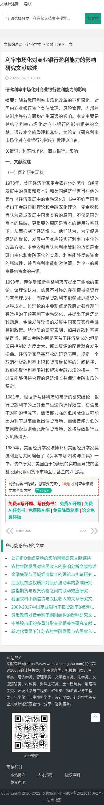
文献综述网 (13, 44)
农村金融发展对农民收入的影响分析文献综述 (54, 566)
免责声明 (17, 782)
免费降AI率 (39, 510)
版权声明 (72, 775)
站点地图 (54, 800)
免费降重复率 (66, 510)
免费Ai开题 (70, 503)
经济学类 (34, 44)
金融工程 (53, 44)
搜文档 (93, 18)
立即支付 (43, 490)
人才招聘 (45, 775)
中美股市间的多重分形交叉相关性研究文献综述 (56, 623)
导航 (27, 4)
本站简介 (17, 775)
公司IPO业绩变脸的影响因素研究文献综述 (51, 558)
